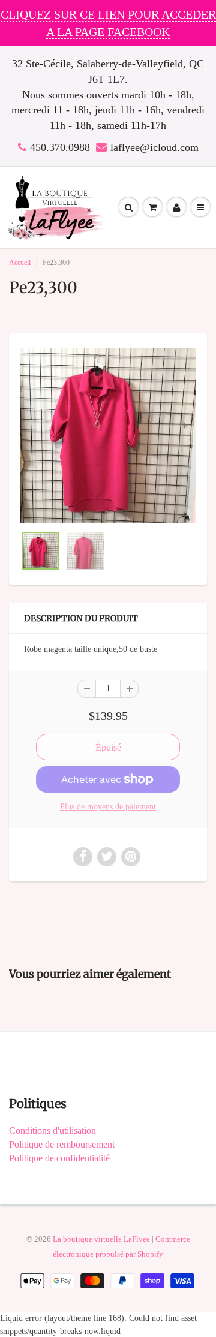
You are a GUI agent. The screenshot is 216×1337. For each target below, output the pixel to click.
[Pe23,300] (108, 435)
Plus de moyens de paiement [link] (108, 806)
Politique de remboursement (62, 1144)
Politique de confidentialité (59, 1158)
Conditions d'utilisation (52, 1130)
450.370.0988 (60, 147)
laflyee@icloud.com (154, 147)
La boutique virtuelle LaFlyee (101, 1238)
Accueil (20, 262)
